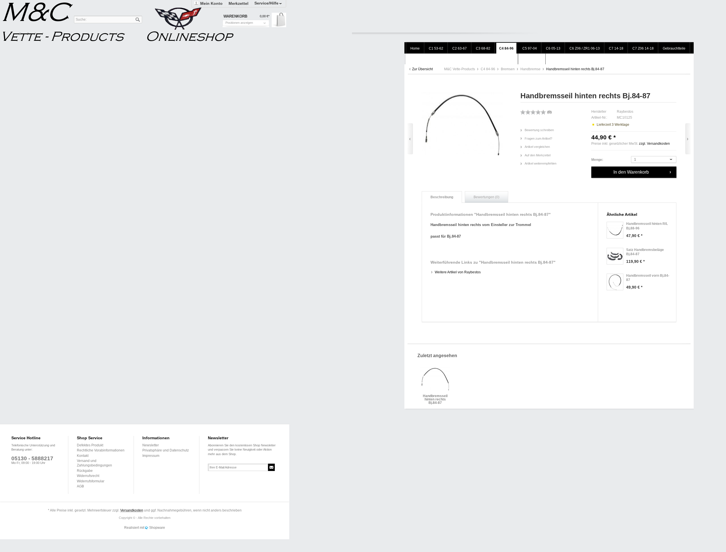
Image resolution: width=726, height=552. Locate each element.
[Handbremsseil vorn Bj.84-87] (615, 282)
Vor (688, 139)
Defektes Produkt (90, 445)
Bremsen (508, 69)
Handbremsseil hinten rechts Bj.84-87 (435, 397)
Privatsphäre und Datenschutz (165, 450)
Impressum (150, 456)
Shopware (157, 528)
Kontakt (82, 456)
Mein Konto (211, 3)
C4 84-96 (488, 69)
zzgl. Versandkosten (654, 144)
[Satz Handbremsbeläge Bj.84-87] (615, 256)
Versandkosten (131, 510)
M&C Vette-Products (460, 69)
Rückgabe (85, 471)
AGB (80, 486)
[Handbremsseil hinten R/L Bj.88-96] (615, 230)
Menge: (597, 160)
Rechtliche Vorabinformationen (100, 450)
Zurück (410, 139)
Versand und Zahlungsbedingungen (94, 463)
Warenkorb (279, 20)
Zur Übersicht (422, 69)
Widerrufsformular (90, 481)
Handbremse (530, 69)
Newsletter (150, 445)
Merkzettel (238, 3)
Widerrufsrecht (88, 476)
